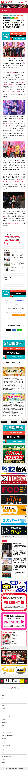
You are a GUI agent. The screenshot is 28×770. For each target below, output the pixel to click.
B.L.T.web (4, 719)
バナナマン (7, 92)
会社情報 (3, 762)
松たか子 (8, 123)
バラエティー (19, 15)
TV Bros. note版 (5, 725)
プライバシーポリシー (6, 753)
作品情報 (3, 708)
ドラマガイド (4, 695)
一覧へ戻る (14, 421)
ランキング (4, 711)
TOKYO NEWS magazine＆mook (9, 716)
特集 (3, 702)
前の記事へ (4, 421)
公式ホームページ (13, 223)
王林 (6, 182)
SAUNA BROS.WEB (6, 729)
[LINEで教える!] (12, 18)
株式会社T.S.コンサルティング (8, 742)
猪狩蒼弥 (17, 182)
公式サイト (6, 279)
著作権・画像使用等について (8, 756)
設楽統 (13, 92)
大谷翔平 (12, 72)
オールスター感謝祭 (9, 84)
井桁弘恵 (19, 179)
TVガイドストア (5, 738)
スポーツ (13, 15)
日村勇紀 (18, 92)
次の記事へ (24, 421)
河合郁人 (11, 182)
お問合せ (3, 759)
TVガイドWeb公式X (6, 745)
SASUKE (21, 82)
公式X (5, 216)
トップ (3, 692)
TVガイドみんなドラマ (6, 732)
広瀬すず (19, 160)
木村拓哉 (19, 119)
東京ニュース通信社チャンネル (8, 735)
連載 (3, 705)
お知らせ (3, 749)
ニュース (3, 698)
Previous (2, 681)
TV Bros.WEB (4, 722)
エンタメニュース (6, 15)
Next (26, 681)
